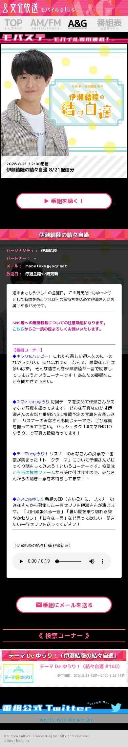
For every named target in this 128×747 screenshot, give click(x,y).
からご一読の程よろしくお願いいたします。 (63, 329)
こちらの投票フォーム (33, 472)
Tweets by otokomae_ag (64, 719)
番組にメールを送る (64, 605)
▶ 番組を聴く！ (64, 201)
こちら (18, 329)
